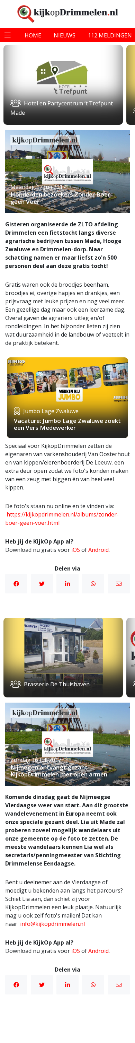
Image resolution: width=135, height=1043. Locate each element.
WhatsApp (93, 583)
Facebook (16, 583)
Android (98, 550)
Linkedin (67, 583)
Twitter (42, 583)
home (33, 35)
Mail (119, 583)
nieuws (64, 35)
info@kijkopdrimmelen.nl (52, 924)
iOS (75, 550)
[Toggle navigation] (7, 35)
